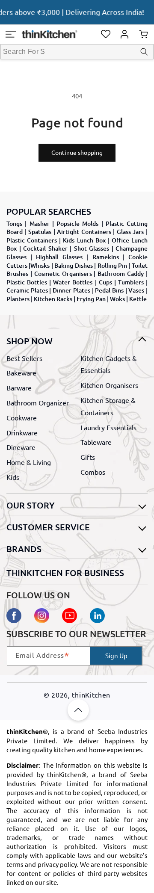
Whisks (40, 265)
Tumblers (131, 282)
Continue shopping (77, 152)
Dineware (21, 447)
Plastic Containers (31, 240)
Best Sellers (24, 358)
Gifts (87, 456)
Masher (40, 223)
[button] (10, 34)
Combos (92, 471)
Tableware (96, 442)
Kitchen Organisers (109, 385)
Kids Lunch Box (84, 240)
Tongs (14, 223)
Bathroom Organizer (37, 402)
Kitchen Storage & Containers (108, 406)
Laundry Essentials (108, 427)
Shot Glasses (92, 248)
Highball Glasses (59, 257)
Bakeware (21, 372)
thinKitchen (91, 694)
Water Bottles (72, 282)
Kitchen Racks (53, 299)
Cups (105, 282)
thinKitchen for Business (65, 572)
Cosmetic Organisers (63, 273)
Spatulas (39, 232)
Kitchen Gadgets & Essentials (108, 364)
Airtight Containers (84, 232)
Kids (12, 477)
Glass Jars (130, 232)
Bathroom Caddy (121, 273)
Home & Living (28, 462)
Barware (19, 387)
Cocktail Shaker (45, 248)
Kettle (138, 299)
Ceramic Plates (27, 290)
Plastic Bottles (26, 282)
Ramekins (105, 257)
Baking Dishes (73, 265)
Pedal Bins (109, 290)
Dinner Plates (71, 290)
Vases (136, 290)
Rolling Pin (112, 265)
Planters (18, 299)
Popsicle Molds (77, 223)
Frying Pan (91, 299)
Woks (117, 299)
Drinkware (22, 432)
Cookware (21, 417)
